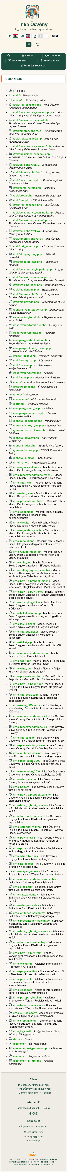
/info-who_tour (22, 668)
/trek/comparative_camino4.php (33, 212)
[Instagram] (33, 1113)
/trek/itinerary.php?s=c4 (28, 238)
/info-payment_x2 (24, 837)
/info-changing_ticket (26, 602)
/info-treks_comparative (28, 1005)
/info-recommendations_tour (31, 653)
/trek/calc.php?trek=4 (26, 230)
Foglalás (47, 1092)
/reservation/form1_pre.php (29, 324)
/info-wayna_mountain (27, 551)
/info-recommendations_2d (30, 716)
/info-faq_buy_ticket (25, 631)
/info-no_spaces (23, 863)
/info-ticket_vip (22, 642)
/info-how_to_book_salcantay (31, 931)
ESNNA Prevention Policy (41, 1164)
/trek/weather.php (24, 386)
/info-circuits (21, 522)
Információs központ (28, 1108)
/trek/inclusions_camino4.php (31, 220)
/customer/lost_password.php (31, 1048)
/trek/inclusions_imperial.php (31, 277)
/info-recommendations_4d (30, 726)
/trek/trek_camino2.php (27, 138)
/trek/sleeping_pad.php (27, 261)
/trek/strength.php (24, 360)
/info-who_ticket (23, 493)
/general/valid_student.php (30, 309)
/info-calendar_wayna (27, 826)
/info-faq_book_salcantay (29, 942)
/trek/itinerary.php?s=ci (27, 294)
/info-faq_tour (22, 660)
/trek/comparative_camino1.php (32, 112)
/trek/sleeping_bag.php (27, 254)
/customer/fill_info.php (27, 1060)
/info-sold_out (22, 562)
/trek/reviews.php (24, 365)
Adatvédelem (20, 1164)
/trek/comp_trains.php (26, 180)
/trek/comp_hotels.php (27, 187)
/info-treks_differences (27, 705)
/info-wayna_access (26, 871)
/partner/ (18, 403)
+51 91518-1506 (35, 1132)
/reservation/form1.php (27, 317)
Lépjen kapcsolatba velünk (33, 1126)
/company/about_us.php (28, 408)
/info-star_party (23, 886)
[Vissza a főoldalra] (8, 56)
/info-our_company (25, 1012)
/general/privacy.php (26, 437)
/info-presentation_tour (27, 676)
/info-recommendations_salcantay (34, 879)
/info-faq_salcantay (25, 894)
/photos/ (18, 394)
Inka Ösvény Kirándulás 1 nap (33, 1085)
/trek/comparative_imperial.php (32, 269)
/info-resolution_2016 (26, 771)
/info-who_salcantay (26, 905)
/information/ (21, 462)
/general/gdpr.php (24, 445)
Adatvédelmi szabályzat (45, 1162)
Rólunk (46, 1108)
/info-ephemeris (23, 511)
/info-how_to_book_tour (28, 683)
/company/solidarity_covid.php (32, 348)
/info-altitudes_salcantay (29, 912)
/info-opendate (22, 989)
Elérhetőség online (29, 1092)
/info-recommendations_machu (32, 474)
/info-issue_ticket (24, 623)
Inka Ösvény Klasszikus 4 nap (35, 1088)
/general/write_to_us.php (28, 425)
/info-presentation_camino (29, 745)
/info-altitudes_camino (27, 753)
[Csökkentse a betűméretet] (58, 36)
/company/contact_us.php (29, 413)
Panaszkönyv (33, 1140)
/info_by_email (22, 1031)
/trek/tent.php (21, 200)
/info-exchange (23, 963)
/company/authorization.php (30, 340)
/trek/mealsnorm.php (26, 289)
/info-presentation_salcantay (31, 920)
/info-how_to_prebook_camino (32, 794)
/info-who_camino (24, 779)
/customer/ (19, 1043)
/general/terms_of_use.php (29, 430)
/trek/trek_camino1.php (27, 104)
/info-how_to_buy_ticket (28, 591)
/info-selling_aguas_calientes (31, 570)
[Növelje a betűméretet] (53, 36)
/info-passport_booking (28, 997)
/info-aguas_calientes (27, 467)
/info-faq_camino (24, 737)
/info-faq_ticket (23, 482)
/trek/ (16, 95)
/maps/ (17, 382)
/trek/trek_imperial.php (27, 246)
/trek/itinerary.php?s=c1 (27, 130)
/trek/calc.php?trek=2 (26, 164)
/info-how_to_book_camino (30, 805)
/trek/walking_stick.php (27, 284)
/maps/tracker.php (24, 355)
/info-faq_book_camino (27, 816)
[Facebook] (30, 1113)
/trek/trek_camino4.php (27, 204)
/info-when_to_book (25, 856)
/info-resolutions (23, 540)
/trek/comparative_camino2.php (33, 146)
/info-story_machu (24, 1020)
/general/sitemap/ (24, 457)
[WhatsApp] (36, 1113)
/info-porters (21, 786)
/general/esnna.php (25, 450)
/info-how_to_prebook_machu (31, 580)
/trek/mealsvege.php (26, 301)
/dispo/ (17, 100)
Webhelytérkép (48, 1159)
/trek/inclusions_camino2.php (31, 153)
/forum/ (17, 1039)
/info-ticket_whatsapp (27, 613)
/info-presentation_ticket (28, 501)
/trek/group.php (23, 195)
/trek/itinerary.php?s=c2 (28, 172)
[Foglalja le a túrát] (37, 44)
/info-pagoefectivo (25, 971)
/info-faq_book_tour (25, 694)
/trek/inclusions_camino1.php (31, 120)
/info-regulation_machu (28, 530)
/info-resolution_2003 (26, 760)
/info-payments (23, 979)
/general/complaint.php (27, 420)
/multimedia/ (21, 399)
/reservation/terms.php (27, 332)
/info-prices (20, 848)
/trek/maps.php (22, 377)
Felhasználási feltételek (20, 1162)
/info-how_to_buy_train (27, 952)
